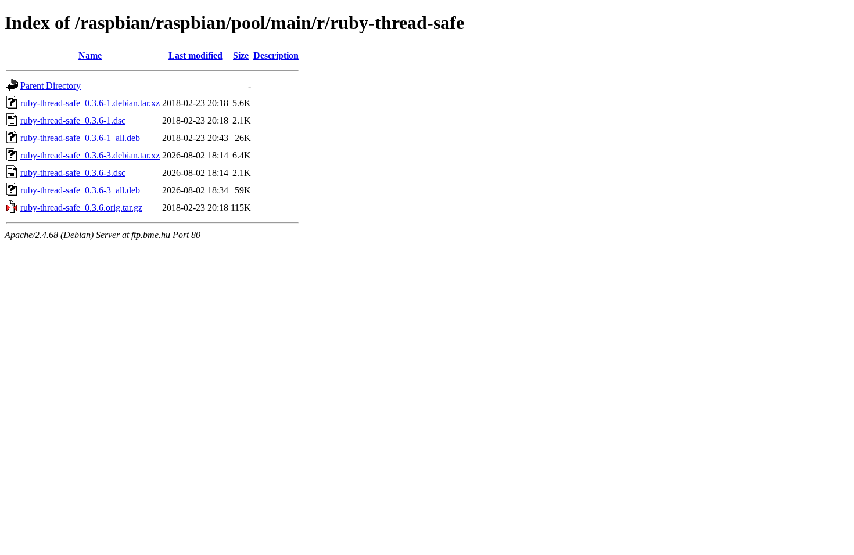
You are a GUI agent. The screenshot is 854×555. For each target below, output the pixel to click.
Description (276, 55)
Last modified (195, 55)
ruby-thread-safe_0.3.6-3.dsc (72, 173)
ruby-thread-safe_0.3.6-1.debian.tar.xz (90, 103)
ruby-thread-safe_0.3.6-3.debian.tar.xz (90, 155)
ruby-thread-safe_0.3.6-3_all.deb (80, 190)
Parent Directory (50, 86)
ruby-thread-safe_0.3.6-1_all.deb (80, 138)
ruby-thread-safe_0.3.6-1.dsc (72, 120)
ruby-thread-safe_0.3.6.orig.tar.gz (81, 207)
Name (90, 55)
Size (241, 55)
